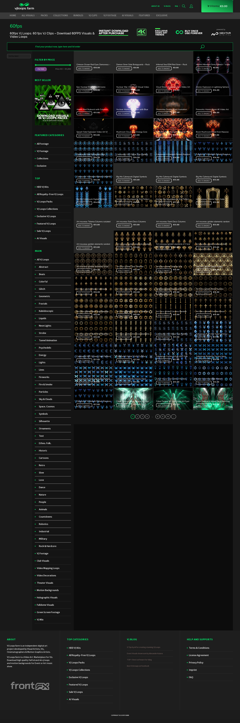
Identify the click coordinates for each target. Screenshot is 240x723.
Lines (41, 369)
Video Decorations (46, 575)
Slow (41, 472)
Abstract (43, 266)
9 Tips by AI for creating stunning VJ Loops (143, 647)
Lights (42, 362)
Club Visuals (43, 560)
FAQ (176, 6)
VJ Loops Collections (47, 209)
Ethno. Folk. (45, 443)
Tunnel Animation (48, 340)
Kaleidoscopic (46, 311)
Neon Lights (45, 325)
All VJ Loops (43, 259)
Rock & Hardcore (47, 546)
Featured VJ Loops (46, 223)
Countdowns (45, 516)
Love (41, 480)
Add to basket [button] (84, 68)
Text (41, 435)
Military (43, 538)
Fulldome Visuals (45, 604)
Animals (43, 509)
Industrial (44, 531)
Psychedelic (45, 347)
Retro (42, 465)
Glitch (42, 289)
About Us (155, 6)
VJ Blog (167, 6)
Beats (42, 274)
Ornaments (45, 428)
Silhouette (44, 421)
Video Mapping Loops (48, 568)
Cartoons (44, 458)
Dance (42, 487)
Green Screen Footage (48, 612)
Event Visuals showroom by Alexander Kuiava (145, 653)
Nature (42, 494)
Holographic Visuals (47, 597)
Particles (43, 391)
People (42, 502)
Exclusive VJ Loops (46, 216)
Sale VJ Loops (44, 231)
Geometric (44, 296)
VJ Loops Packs (44, 201)
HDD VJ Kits (43, 186)
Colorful (43, 281)
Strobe (42, 333)
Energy (42, 355)
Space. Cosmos (47, 406)
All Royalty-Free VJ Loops (50, 194)
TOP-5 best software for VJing (139, 660)
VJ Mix (40, 619)
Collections (42, 158)
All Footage (43, 143)
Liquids (42, 318)
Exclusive (41, 165)
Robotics (43, 524)
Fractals (43, 303)
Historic (43, 450)
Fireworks (44, 377)
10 (168, 416)
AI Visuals (42, 238)
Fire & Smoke (45, 384)
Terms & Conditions (199, 647)
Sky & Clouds (45, 399)
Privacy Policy (196, 662)
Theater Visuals (45, 582)
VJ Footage (42, 151)
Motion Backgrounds (48, 590)
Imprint (193, 670)
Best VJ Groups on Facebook (138, 666)
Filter (41, 69)
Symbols (43, 413)
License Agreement (199, 655)
